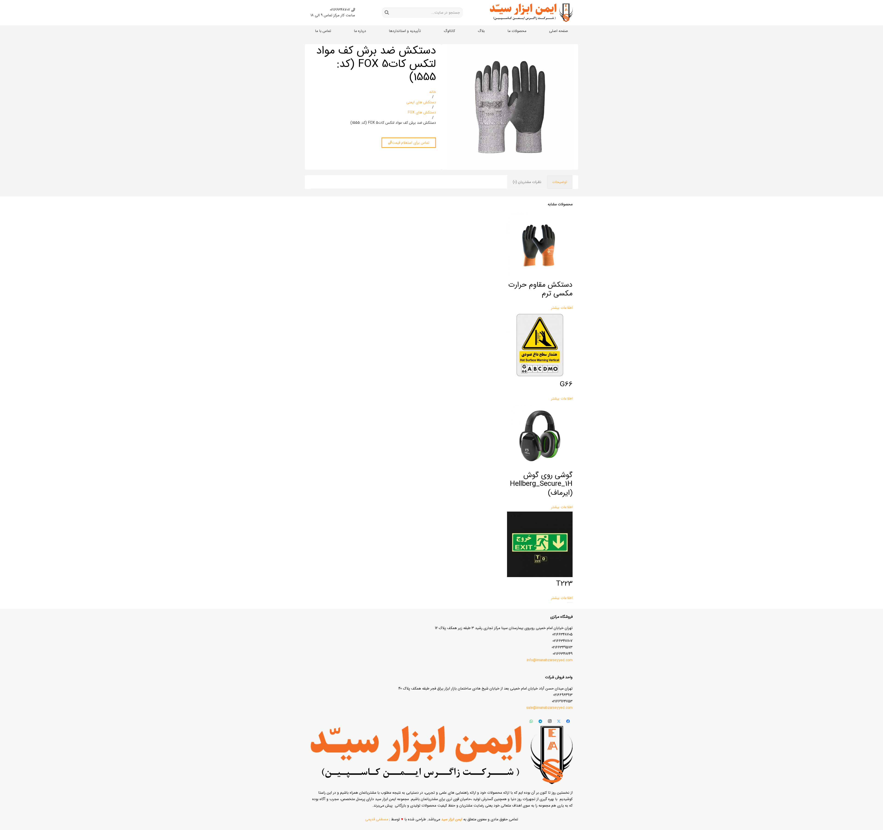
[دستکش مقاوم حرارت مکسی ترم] (540, 277)
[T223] (540, 576)
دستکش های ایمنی (421, 102)
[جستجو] (387, 13)
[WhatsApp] (531, 721)
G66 (566, 384)
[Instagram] (549, 721)
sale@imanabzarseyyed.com (549, 708)
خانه (432, 92)
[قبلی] (571, 602)
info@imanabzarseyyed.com (550, 660)
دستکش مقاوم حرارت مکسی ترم (540, 289)
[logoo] (531, 12)
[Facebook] (568, 721)
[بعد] (568, 602)
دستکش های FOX (422, 112)
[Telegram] (540, 721)
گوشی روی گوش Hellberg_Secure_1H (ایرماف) (541, 484)
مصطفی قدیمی (376, 819)
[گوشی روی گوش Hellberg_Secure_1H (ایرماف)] (540, 467)
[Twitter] (558, 721)
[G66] (540, 377)
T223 (564, 584)
